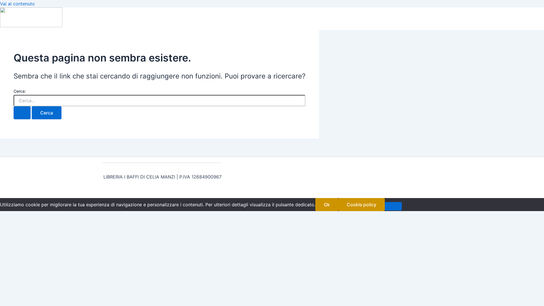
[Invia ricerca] (22, 112)
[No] (393, 206)
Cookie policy (361, 204)
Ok (327, 204)
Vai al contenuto (17, 4)
